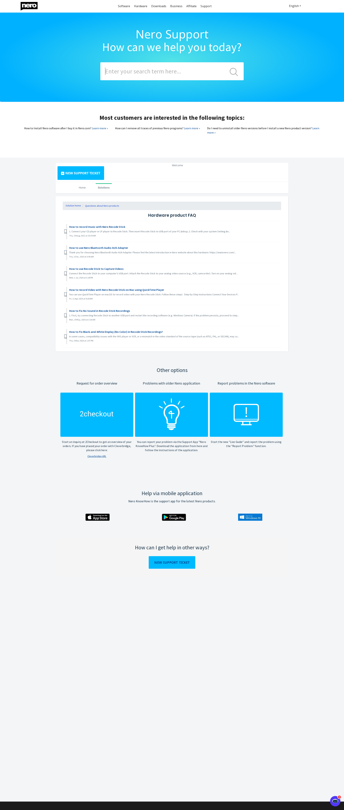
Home (82, 187)
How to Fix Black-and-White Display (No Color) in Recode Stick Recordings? (116, 332)
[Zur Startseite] (31, 5)
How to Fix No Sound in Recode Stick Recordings (99, 311)
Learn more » (100, 128)
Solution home (73, 205)
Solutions (104, 187)
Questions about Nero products (102, 205)
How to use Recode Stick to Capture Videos (96, 269)
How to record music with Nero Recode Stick (97, 227)
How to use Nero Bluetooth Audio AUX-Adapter (98, 248)
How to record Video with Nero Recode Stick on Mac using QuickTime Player (116, 290)
